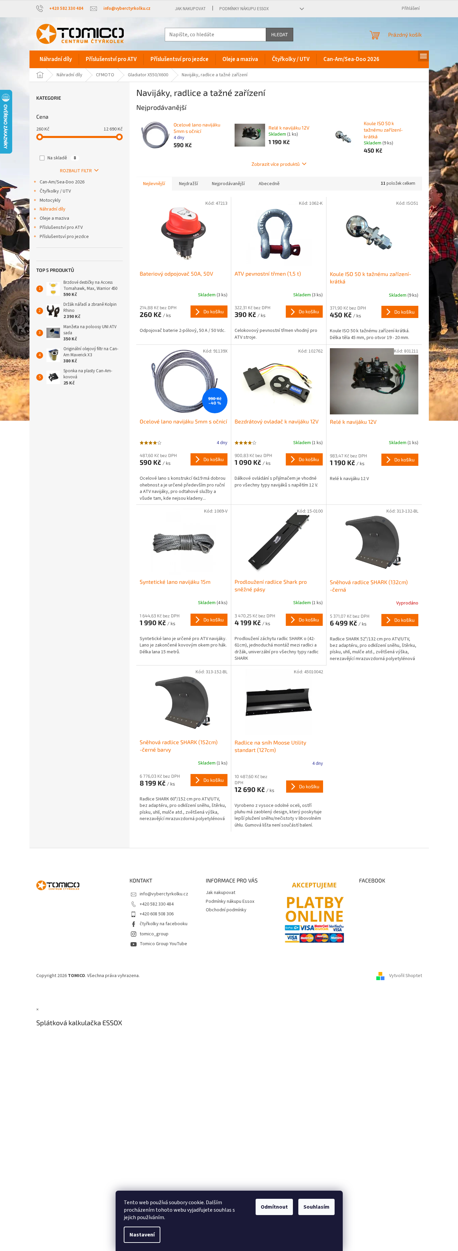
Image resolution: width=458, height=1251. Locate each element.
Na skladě (61, 158)
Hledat (279, 34)
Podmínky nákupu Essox (244, 9)
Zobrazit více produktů (276, 164)
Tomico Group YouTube (163, 943)
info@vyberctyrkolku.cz (164, 894)
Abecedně (269, 183)
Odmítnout (274, 1207)
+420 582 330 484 (157, 904)
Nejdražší (188, 183)
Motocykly (50, 200)
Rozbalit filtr (76, 170)
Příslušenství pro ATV (61, 227)
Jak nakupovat (190, 9)
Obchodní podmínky (226, 910)
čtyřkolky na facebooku (163, 923)
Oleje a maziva (54, 218)
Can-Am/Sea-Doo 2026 (62, 182)
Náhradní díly (52, 209)
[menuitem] (56, 59)
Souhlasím (316, 1207)
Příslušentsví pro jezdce (64, 236)
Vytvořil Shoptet (405, 975)
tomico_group (154, 934)
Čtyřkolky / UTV (55, 191)
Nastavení (142, 1234)
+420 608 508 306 (157, 914)
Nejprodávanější (228, 183)
